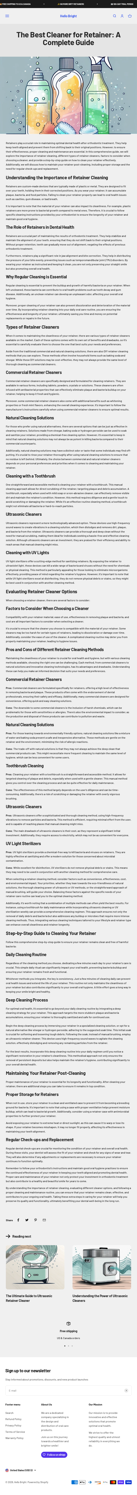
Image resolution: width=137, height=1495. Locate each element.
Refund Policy (13, 1419)
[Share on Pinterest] (35, 1220)
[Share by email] (44, 1220)
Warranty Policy (14, 1437)
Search (9, 1412)
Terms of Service (15, 1431)
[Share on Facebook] (18, 1220)
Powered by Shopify (38, 1482)
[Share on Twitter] (27, 1220)
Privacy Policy (13, 1425)
